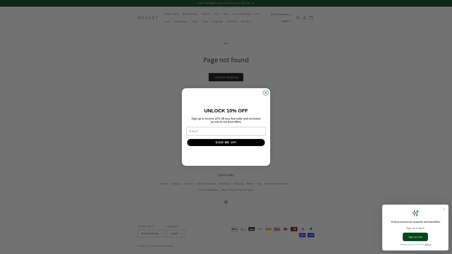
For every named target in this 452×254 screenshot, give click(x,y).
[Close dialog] (265, 92)
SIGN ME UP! (226, 142)
